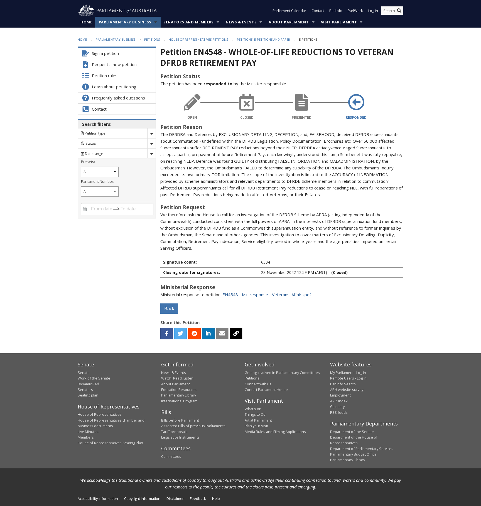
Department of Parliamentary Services (361, 448)
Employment (340, 395)
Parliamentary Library (178, 395)
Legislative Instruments (180, 437)
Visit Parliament (339, 22)
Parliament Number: (97, 181)
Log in (373, 10)
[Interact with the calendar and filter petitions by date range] (84, 209)
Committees (171, 456)
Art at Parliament (258, 420)
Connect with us (258, 383)
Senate (84, 372)
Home (86, 22)
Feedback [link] (198, 498)
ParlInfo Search (343, 383)
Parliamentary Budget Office (353, 454)
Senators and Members (188, 22)
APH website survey (346, 389)
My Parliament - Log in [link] (348, 372)
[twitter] (180, 333)
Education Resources (179, 389)
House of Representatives (100, 414)
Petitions (152, 39)
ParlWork (355, 10)
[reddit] (194, 333)
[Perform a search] (399, 10)
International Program (179, 400)
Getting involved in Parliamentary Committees (282, 372)
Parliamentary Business (125, 22)
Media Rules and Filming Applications (275, 431)
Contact (317, 10)
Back (169, 308)
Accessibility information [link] (98, 498)
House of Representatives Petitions (198, 39)
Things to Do (255, 414)
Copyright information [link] (142, 498)
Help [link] (216, 498)
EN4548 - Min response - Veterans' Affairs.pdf (266, 294)
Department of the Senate (352, 431)
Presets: (88, 161)
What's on (253, 408)
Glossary (337, 406)
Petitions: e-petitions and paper (263, 39)
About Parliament (289, 22)
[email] (222, 333)
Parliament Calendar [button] (289, 10)
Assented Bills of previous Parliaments (193, 425)
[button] (166, 333)
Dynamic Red (88, 383)
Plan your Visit (256, 425)
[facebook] (166, 333)
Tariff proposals (174, 431)
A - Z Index (339, 400)
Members (86, 437)
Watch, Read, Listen (177, 378)
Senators (85, 389)
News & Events (241, 22)
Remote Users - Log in (348, 378)
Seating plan (88, 395)
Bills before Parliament (180, 420)
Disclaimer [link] (175, 498)
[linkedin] (208, 333)
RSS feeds (339, 412)
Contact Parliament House (266, 389)
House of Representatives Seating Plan (110, 442)
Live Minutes (88, 431)
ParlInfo (335, 10)
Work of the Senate (94, 378)
